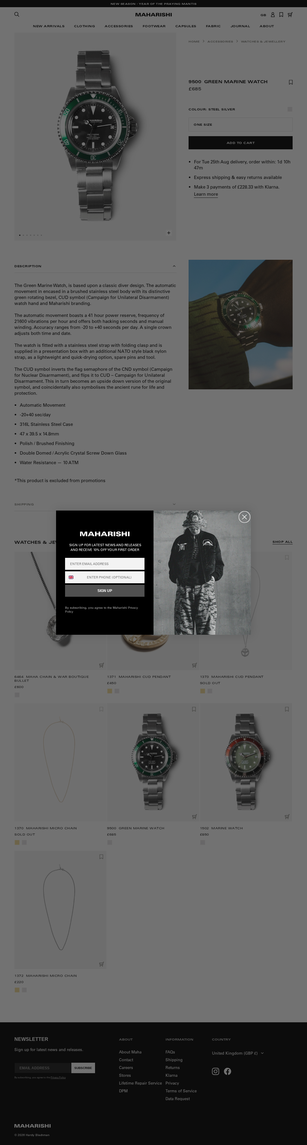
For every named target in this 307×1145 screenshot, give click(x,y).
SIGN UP (104, 591)
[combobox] (74, 577)
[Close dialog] (244, 517)
